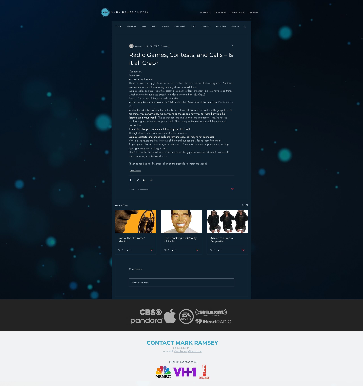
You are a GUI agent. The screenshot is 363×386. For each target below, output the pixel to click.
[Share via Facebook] (130, 180)
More (233, 26)
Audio (193, 26)
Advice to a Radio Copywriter (221, 240)
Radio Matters (135, 170)
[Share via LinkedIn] (144, 180)
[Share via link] (151, 180)
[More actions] (232, 46)
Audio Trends (179, 26)
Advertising (131, 26)
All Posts (118, 26)
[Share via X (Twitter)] (137, 180)
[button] (244, 26)
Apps (144, 26)
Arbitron (165, 26)
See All (245, 204)
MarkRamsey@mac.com (188, 351)
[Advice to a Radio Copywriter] (227, 221)
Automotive (205, 26)
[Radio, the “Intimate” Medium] (135, 221)
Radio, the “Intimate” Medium (131, 240)
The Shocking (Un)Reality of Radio (180, 240)
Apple (154, 26)
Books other (221, 26)
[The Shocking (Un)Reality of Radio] (181, 221)
